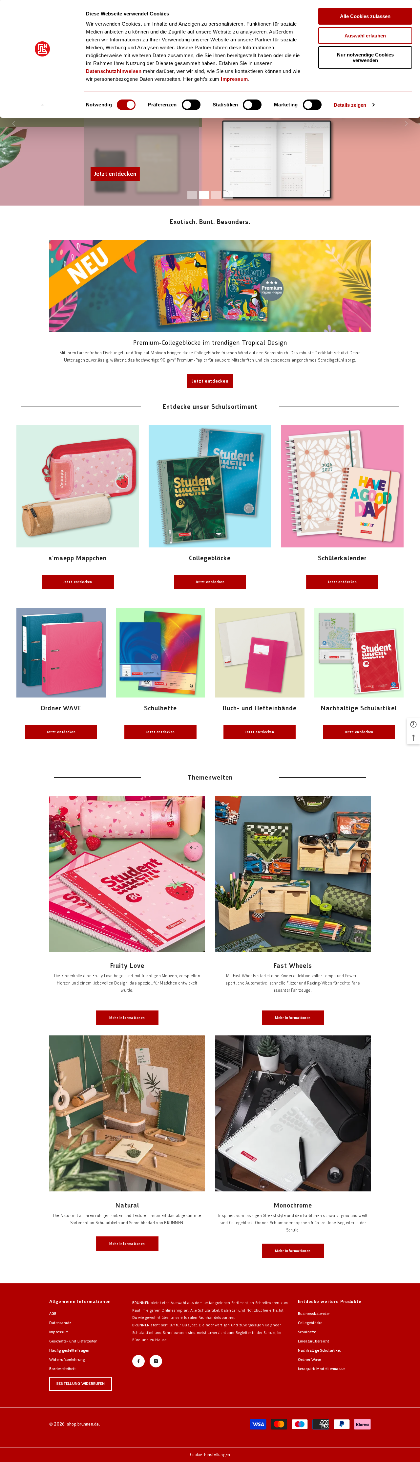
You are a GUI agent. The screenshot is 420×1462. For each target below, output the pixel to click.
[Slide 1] (192, 195)
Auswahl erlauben (365, 35)
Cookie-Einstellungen (210, 1454)
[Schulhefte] (160, 653)
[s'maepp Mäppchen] (77, 486)
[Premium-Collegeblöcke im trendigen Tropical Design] (210, 286)
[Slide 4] (228, 195)
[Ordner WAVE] (61, 653)
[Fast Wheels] (293, 874)
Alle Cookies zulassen (365, 16)
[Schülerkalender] (342, 486)
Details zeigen (350, 105)
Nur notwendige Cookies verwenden (365, 57)
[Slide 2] (204, 195)
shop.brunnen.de (83, 1424)
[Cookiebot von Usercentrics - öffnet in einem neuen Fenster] (42, 105)
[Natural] (127, 1113)
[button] (413, 724)
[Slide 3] (216, 195)
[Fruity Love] (127, 874)
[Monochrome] (293, 1113)
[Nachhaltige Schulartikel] (359, 653)
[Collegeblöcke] (210, 486)
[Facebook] (138, 1361)
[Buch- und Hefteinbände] (259, 653)
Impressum (234, 79)
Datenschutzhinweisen (113, 71)
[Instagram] (156, 1361)
